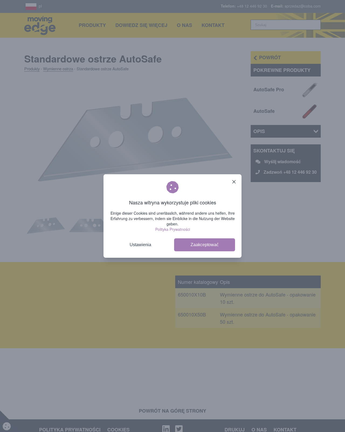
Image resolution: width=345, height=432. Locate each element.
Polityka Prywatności (172, 229)
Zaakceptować (205, 244)
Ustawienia (140, 244)
